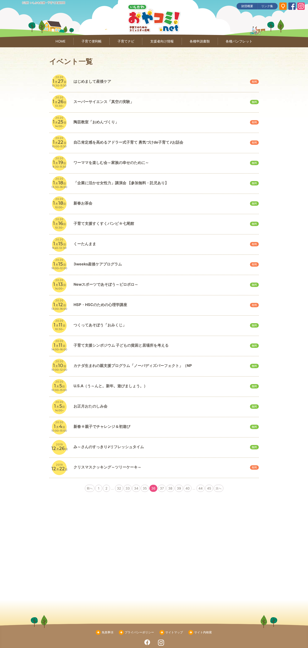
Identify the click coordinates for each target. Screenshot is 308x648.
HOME (61, 41)
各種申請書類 (200, 41)
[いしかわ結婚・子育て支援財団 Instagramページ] (301, 6)
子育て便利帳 (92, 41)
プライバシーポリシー (139, 632)
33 (128, 488)
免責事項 (107, 632)
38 (170, 488)
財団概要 (247, 6)
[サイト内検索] (283, 6)
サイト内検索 (203, 632)
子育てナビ (126, 41)
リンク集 (267, 6)
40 (187, 488)
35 (145, 488)
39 (179, 488)
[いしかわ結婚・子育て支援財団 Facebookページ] (292, 6)
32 (119, 488)
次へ (218, 488)
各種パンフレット (239, 41)
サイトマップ (174, 632)
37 (162, 488)
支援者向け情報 (162, 41)
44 (200, 488)
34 (136, 488)
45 (209, 488)
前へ (90, 488)
